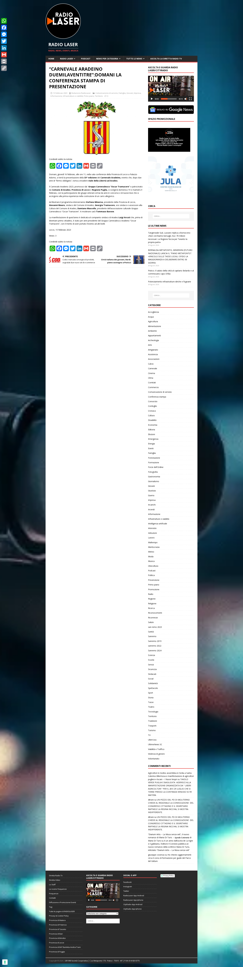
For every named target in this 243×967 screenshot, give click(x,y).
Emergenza (153, 439)
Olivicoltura (153, 566)
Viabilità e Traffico (156, 749)
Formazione (153, 462)
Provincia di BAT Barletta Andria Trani (65, 947)
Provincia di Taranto (57, 929)
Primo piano (89, 96)
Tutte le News (134, 58)
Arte (150, 345)
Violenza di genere (156, 753)
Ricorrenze (153, 617)
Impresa (137, 93)
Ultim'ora (152, 739)
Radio (150, 594)
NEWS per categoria (107, 58)
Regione (152, 598)
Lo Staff (52, 884)
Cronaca (152, 410)
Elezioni (151, 434)
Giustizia (152, 490)
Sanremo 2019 (154, 641)
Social (150, 678)
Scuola (151, 659)
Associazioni (153, 359)
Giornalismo (153, 481)
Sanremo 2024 (154, 650)
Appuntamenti (154, 335)
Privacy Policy (168, 876)
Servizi (151, 664)
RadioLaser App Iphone (133, 900)
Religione (152, 603)
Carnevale (152, 368)
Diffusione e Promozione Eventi (62, 902)
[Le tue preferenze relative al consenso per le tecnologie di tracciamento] (5, 962)
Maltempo (153, 542)
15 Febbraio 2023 (60, 93)
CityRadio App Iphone (132, 909)
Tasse (151, 702)
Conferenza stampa (157, 396)
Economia (152, 425)
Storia (150, 697)
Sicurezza (152, 669)
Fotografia (153, 472)
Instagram (127, 886)
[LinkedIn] (4, 47)
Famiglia (122, 93)
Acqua (151, 316)
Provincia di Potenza (58, 925)
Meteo (151, 551)
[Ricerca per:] (171, 216)
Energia (151, 443)
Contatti (52, 898)
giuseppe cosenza (156, 854)
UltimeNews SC (155, 744)
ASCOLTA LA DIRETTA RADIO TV (166, 58)
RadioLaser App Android (133, 895)
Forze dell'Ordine (155, 467)
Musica (151, 561)
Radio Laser (66, 58)
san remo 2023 (155, 627)
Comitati (152, 382)
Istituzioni (152, 533)
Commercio (153, 387)
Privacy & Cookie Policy (59, 915)
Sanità (151, 631)
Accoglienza (153, 312)
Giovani (129, 93)
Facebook (127, 882)
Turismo (152, 730)
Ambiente (152, 331)
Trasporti (152, 725)
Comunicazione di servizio (106, 93)
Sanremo (152, 636)
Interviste (152, 528)
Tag (50, 907)
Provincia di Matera (57, 920)
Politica (151, 575)
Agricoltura (153, 321)
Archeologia (153, 340)
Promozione (153, 589)
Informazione (56, 96)
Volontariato (153, 758)
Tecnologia (153, 711)
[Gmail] (4, 54)
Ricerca (151, 608)
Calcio (151, 363)
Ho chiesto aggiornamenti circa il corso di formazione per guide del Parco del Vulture (169, 857)
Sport (150, 692)
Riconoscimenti (155, 612)
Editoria (151, 429)
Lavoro (151, 537)
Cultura (151, 415)
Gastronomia (154, 476)
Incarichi (152, 504)
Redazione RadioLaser (81, 93)
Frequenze (53, 893)
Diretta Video (54, 880)
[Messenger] (4, 34)
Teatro (151, 706)
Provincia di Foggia (57, 951)
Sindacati (152, 674)
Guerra (151, 495)
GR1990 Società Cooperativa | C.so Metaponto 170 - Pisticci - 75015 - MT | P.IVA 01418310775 (102, 961)
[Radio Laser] (63, 37)
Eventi (151, 448)
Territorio (99, 96)
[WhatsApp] (4, 20)
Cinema (151, 373)
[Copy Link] (4, 68)
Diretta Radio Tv (56, 875)
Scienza (151, 655)
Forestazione (154, 457)
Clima (150, 378)
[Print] (4, 61)
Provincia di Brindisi (57, 938)
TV (149, 735)
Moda (150, 556)
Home (51, 58)
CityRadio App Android (132, 904)
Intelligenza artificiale (157, 523)
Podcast (85, 58)
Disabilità (152, 420)
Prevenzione (153, 580)
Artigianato (153, 349)
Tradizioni (152, 721)
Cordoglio (152, 406)
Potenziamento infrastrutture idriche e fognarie (169, 281)
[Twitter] (4, 41)
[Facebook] (4, 27)
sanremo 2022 (154, 645)
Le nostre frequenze (58, 889)
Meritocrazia (153, 547)
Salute (151, 622)
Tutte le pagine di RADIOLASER (62, 911)
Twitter (126, 891)
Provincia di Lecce (56, 942)
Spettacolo (153, 688)
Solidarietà (153, 683)
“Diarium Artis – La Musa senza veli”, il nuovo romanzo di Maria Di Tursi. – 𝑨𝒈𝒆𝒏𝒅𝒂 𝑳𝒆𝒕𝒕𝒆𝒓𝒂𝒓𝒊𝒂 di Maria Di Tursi (169, 837)
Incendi (151, 509)
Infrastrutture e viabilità (73, 96)
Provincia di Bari (56, 934)
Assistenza (153, 354)
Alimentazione (154, 326)
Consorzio (152, 401)
